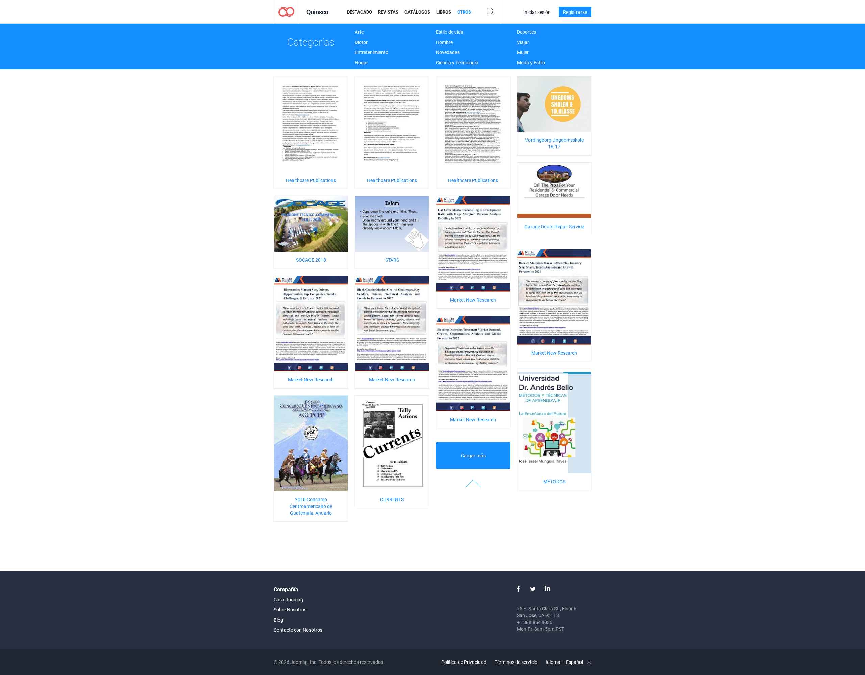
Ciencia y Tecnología (457, 62)
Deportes (526, 32)
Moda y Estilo (531, 62)
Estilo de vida (449, 32)
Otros (464, 12)
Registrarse (575, 12)
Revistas (388, 12)
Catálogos (417, 12)
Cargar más (473, 455)
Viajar (523, 42)
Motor (361, 42)
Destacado (359, 12)
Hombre (444, 42)
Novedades (448, 52)
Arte (359, 32)
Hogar (361, 62)
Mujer (523, 52)
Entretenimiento (371, 52)
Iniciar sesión (537, 12)
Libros (443, 12)
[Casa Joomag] (286, 11)
